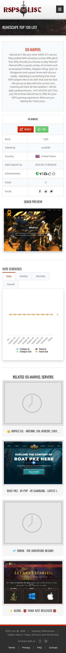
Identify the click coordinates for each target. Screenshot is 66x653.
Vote (44, 129)
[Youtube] (46, 641)
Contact (53, 647)
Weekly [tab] (24, 276)
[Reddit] (45, 191)
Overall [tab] (10, 284)
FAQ (39, 647)
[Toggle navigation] (60, 9)
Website (27, 129)
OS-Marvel (33, 49)
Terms (11, 647)
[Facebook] (40, 191)
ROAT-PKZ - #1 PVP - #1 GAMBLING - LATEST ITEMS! (33, 491)
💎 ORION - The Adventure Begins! (33, 550)
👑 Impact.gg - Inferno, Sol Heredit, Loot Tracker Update (33, 431)
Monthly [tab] (40, 276)
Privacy (26, 647)
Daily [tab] (9, 276)
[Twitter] (51, 191)
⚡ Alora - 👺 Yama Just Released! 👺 (33, 610)
